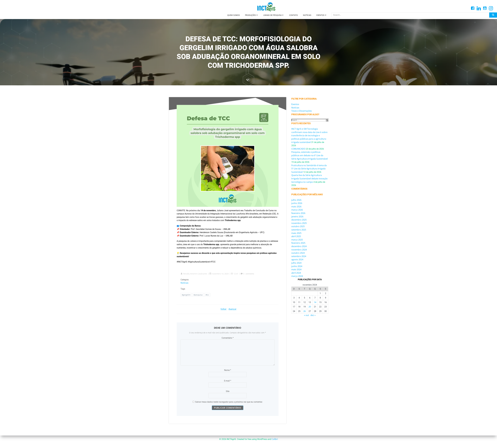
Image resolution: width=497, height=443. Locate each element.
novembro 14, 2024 (220, 273)
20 (310, 306)
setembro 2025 (298, 229)
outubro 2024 (298, 252)
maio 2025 (296, 233)
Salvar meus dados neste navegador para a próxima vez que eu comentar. (229, 402)
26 (304, 311)
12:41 (236, 273)
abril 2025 (296, 236)
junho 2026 (296, 203)
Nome (227, 370)
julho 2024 (296, 262)
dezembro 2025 (299, 219)
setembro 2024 (298, 256)
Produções (250, 15)
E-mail (227, 381)
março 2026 (297, 209)
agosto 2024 (297, 259)
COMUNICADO (298, 148)
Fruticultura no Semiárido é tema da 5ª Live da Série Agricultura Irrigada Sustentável (309, 168)
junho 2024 (296, 266)
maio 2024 (296, 269)
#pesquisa (198, 295)
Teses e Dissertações (301, 110)
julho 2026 (296, 200)
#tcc (207, 295)
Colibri (275, 439)
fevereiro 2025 (298, 243)
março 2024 (297, 276)
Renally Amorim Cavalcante (195, 273)
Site (227, 391)
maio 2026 (296, 206)
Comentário (228, 338)
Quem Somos (233, 15)
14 (315, 302)
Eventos (320, 15)
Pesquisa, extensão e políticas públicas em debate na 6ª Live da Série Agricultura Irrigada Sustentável (309, 155)
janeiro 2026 (297, 216)
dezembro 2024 (299, 246)
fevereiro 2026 (298, 213)
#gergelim (186, 295)
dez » (313, 315)
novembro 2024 (299, 249)
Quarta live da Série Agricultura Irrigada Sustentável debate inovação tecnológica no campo (309, 178)
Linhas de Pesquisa (272, 15)
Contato (293, 15)
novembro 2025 (299, 223)
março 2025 (297, 239)
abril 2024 (296, 272)
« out (306, 315)
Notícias (307, 15)
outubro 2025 (298, 226)
